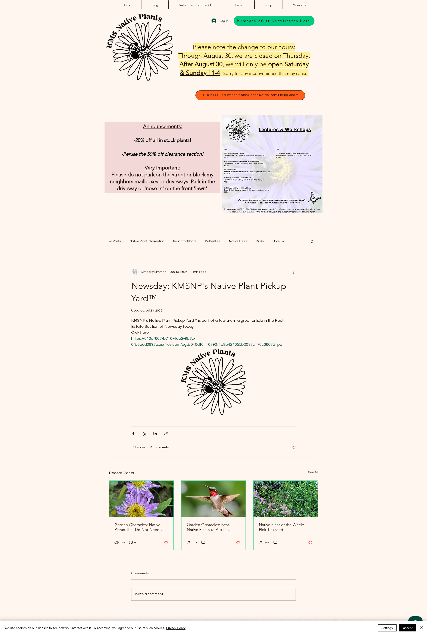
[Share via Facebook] (133, 434)
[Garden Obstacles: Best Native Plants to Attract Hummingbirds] (213, 499)
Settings (387, 628)
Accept (408, 628)
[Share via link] (166, 434)
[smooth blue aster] (141, 499)
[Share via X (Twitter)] (144, 434)
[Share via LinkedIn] (155, 434)
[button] (312, 241)
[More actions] (293, 272)
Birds (260, 241)
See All (313, 472)
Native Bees (238, 241)
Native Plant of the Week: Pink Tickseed (281, 527)
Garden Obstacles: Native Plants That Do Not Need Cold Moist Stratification (137, 527)
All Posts (115, 241)
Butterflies (212, 241)
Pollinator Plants (184, 241)
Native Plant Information (147, 241)
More (276, 241)
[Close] (421, 627)
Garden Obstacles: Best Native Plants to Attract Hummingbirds (208, 527)
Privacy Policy (175, 628)
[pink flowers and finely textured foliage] (286, 499)
